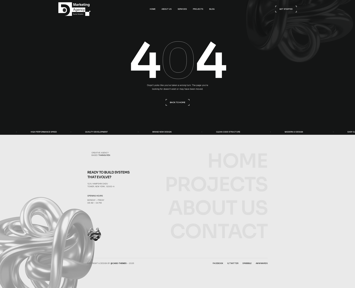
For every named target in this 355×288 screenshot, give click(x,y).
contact (219, 231)
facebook (218, 263)
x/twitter (232, 263)
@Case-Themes (119, 263)
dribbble (247, 263)
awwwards (262, 263)
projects (216, 184)
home (237, 161)
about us (218, 208)
